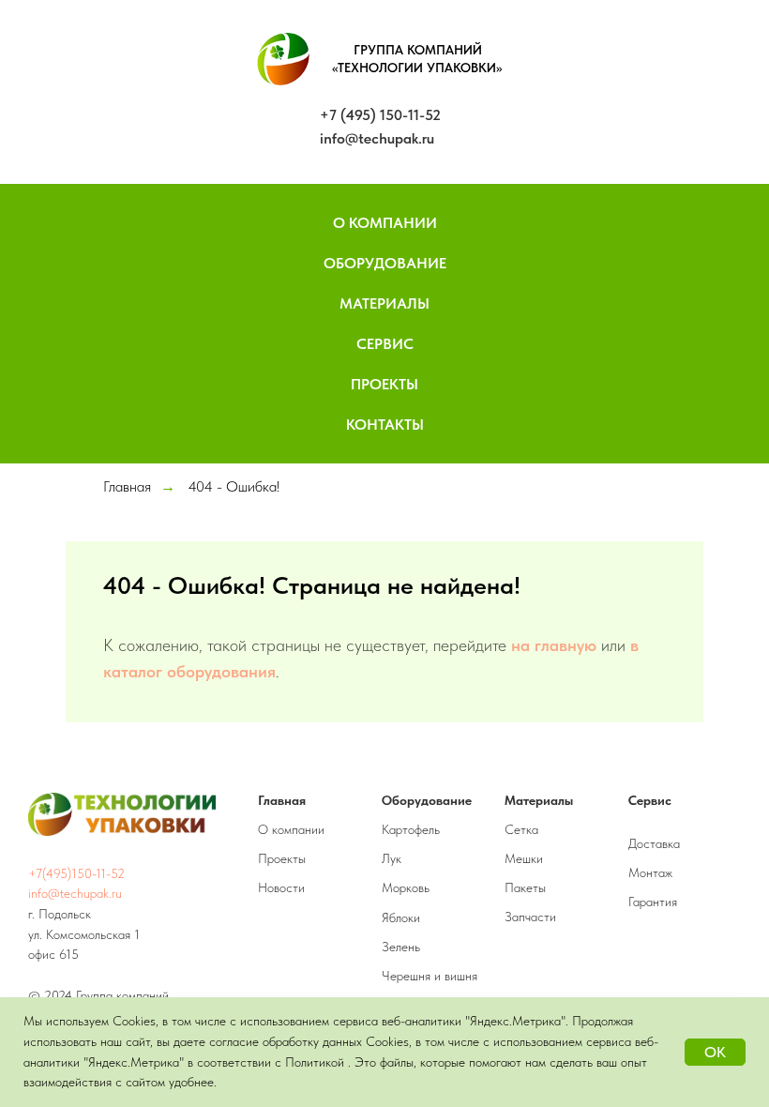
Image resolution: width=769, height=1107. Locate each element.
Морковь (406, 887)
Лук (391, 858)
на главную (553, 645)
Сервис (385, 344)
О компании (291, 829)
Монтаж (650, 872)
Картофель (411, 829)
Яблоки (401, 917)
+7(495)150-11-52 (76, 873)
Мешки (524, 858)
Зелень (401, 946)
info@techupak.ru (377, 138)
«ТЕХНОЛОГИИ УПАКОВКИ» (417, 67)
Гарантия (652, 901)
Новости (281, 887)
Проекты (384, 384)
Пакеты (525, 887)
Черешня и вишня (429, 975)
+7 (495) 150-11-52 (380, 115)
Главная (127, 486)
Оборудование (385, 263)
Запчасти (530, 916)
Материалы (384, 303)
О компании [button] (385, 223)
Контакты (385, 424)
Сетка (521, 829)
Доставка (654, 843)
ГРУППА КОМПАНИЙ (418, 49)
